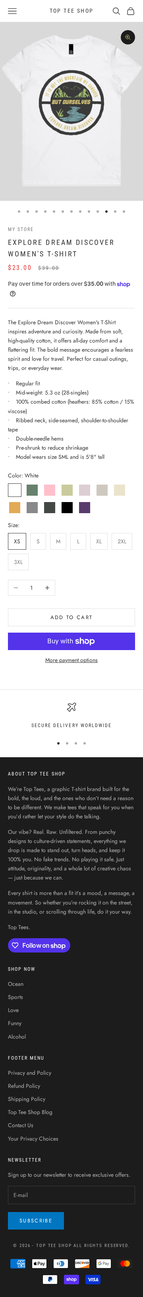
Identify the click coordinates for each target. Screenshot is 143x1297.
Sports (15, 997)
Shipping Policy (26, 1099)
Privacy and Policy (29, 1073)
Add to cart (71, 617)
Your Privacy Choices (33, 1139)
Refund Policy (24, 1086)
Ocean (15, 984)
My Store (21, 229)
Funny (14, 1023)
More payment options (71, 660)
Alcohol (17, 1037)
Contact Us (20, 1125)
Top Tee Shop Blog (30, 1112)
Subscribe (35, 1220)
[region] (71, 715)
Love (13, 1010)
